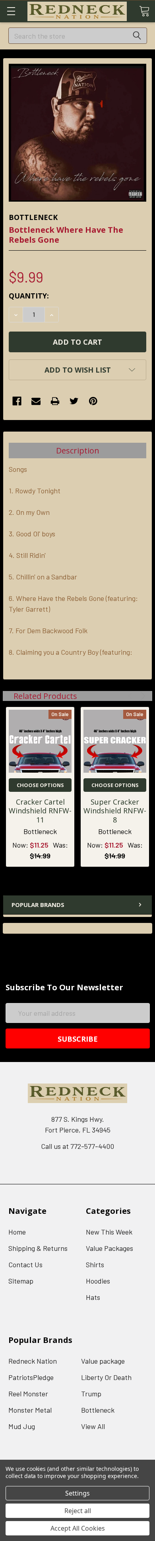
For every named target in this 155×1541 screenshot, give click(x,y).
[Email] (36, 401)
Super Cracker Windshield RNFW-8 (114, 810)
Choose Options (40, 785)
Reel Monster (28, 1393)
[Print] (55, 401)
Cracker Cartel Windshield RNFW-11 (40, 810)
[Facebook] (17, 401)
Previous (132, 696)
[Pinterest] (93, 401)
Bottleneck (97, 1410)
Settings (77, 1493)
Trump (91, 1393)
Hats (93, 1297)
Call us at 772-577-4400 (77, 1146)
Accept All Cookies (77, 1528)
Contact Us (25, 1264)
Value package (103, 1360)
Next (142, 696)
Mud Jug (21, 1426)
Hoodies (98, 1280)
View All (93, 1426)
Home (17, 1231)
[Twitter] (74, 401)
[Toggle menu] (11, 11)
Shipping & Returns (38, 1248)
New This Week (109, 1231)
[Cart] (144, 10)
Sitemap (20, 1280)
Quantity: (29, 295)
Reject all (77, 1510)
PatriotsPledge (31, 1377)
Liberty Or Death (106, 1377)
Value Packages (109, 1248)
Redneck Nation (32, 1360)
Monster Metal (30, 1410)
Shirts (95, 1264)
